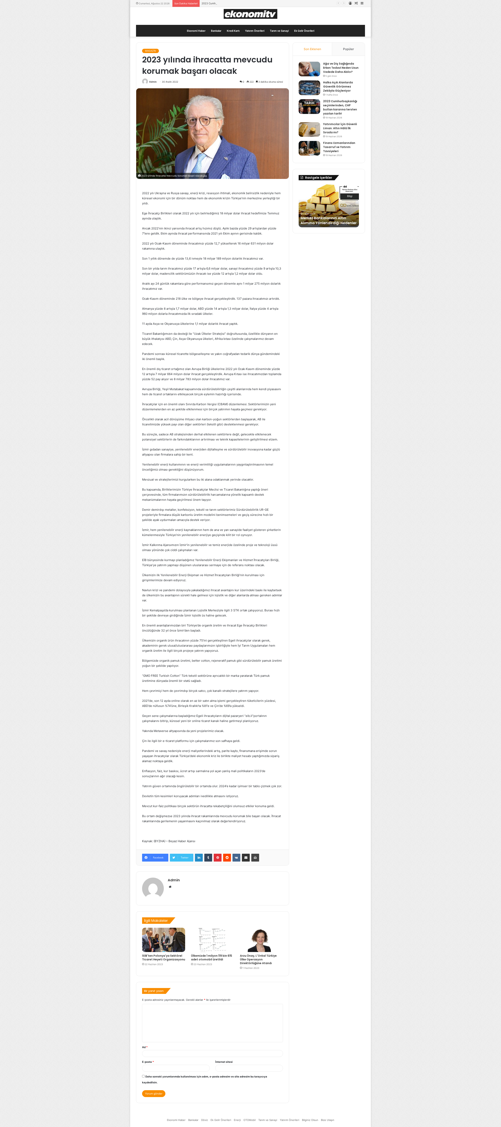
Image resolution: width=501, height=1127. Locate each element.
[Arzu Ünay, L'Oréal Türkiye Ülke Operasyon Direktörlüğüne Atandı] (261, 940)
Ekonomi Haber (196, 30)
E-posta (148, 1061)
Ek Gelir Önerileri (304, 30)
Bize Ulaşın (327, 1120)
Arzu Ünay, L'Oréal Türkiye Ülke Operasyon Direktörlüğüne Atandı (258, 959)
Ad (145, 1047)
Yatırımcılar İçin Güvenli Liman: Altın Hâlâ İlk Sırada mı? (340, 128)
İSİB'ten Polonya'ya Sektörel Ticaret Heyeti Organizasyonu (163, 957)
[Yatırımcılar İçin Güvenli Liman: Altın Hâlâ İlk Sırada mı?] (309, 129)
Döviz (204, 1120)
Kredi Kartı (233, 30)
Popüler (348, 49)
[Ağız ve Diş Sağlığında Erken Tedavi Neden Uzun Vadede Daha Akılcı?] (309, 69)
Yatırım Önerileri (254, 30)
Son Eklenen (312, 49)
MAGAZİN (150, 50)
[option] (329, 205)
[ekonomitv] (251, 14)
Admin (153, 81)
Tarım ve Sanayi (279, 30)
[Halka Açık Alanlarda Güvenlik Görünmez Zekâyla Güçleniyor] (309, 87)
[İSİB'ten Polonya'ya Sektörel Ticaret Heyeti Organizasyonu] (163, 940)
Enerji (237, 1120)
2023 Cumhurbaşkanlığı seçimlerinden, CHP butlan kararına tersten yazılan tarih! (250, 3)
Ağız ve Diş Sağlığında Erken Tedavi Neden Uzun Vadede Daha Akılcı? (341, 68)
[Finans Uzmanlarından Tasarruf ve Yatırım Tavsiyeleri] (309, 148)
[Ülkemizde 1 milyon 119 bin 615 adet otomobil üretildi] (212, 940)
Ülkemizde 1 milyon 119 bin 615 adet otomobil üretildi (211, 957)
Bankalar (216, 30)
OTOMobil (249, 1120)
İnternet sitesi (224, 1061)
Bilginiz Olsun (310, 1120)
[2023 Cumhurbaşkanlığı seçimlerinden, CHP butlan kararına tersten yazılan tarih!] (309, 106)
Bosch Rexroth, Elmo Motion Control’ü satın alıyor (326, 220)
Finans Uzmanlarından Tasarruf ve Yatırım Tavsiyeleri (339, 147)
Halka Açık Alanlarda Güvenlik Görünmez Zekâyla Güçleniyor (338, 86)
